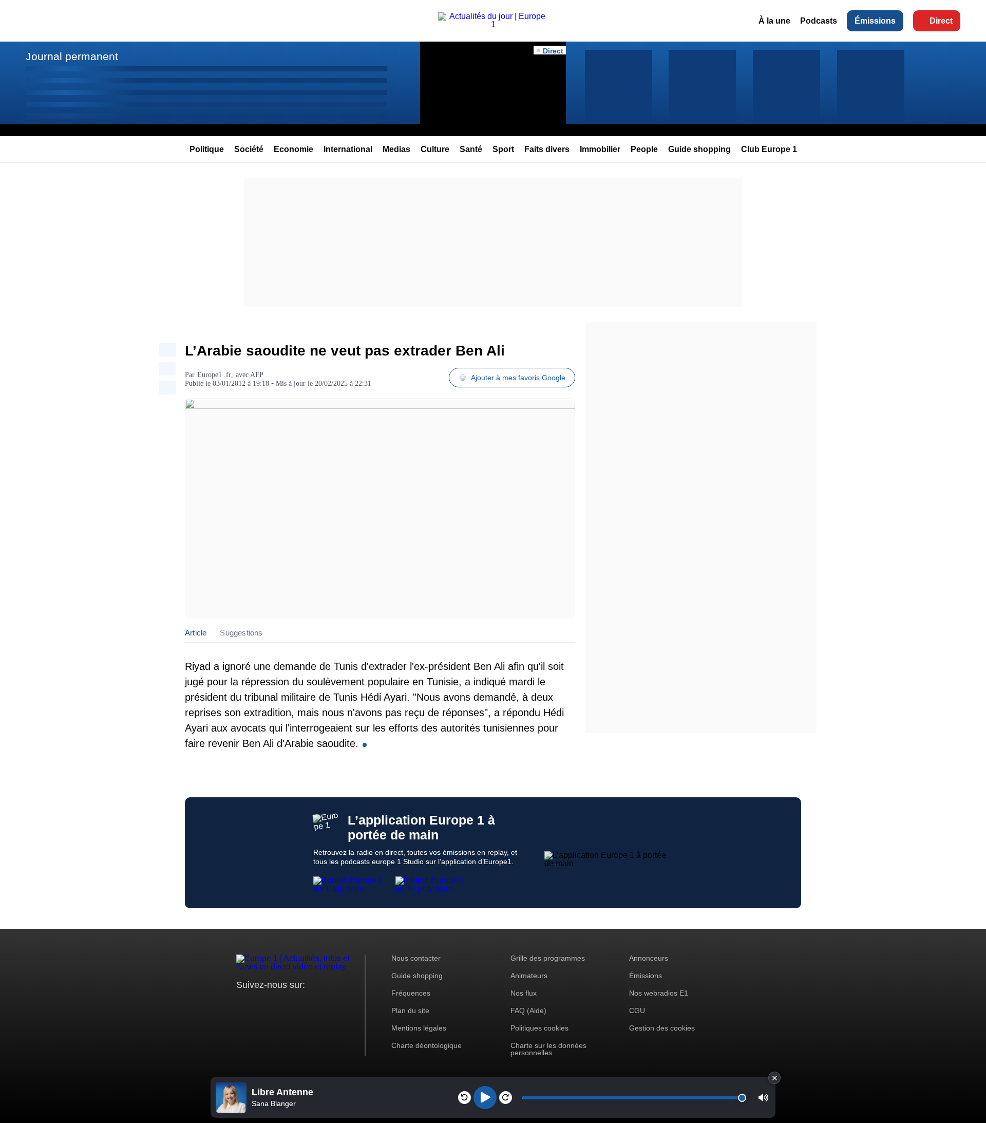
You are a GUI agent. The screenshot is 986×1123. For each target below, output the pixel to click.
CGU (637, 1010)
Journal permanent (72, 56)
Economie (293, 149)
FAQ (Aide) (528, 1010)
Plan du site (410, 1010)
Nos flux (523, 993)
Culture (435, 149)
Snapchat (312, 1004)
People (644, 149)
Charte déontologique (426, 1045)
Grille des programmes (547, 958)
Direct (941, 20)
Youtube (295, 1004)
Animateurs (528, 975)
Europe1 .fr (214, 375)
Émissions (875, 20)
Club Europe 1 (769, 149)
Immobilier (600, 149)
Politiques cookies (539, 1028)
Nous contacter (416, 958)
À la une (774, 20)
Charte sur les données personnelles (548, 1049)
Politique (206, 149)
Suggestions (241, 632)
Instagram (260, 1004)
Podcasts (818, 20)
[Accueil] (493, 24)
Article (195, 632)
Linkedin (330, 1004)
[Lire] (485, 1097)
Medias (396, 149)
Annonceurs (648, 958)
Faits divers (547, 149)
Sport (503, 149)
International (348, 149)
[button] (763, 1097)
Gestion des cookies (662, 1028)
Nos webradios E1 (658, 993)
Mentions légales (418, 1028)
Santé (471, 149)
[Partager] (167, 350)
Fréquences (410, 993)
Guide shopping (699, 149)
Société (248, 149)
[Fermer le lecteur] (774, 1078)
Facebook (277, 1004)
